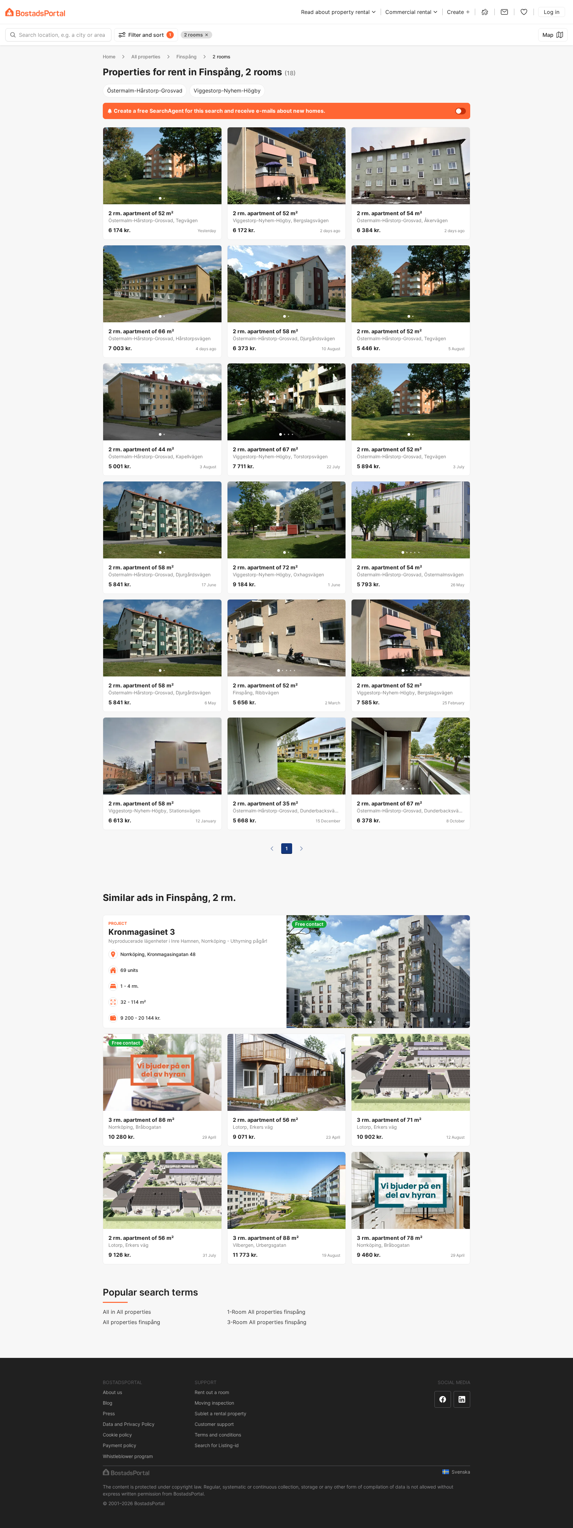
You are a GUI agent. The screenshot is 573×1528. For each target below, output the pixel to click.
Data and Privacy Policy (129, 1424)
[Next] (301, 848)
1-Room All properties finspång (266, 1311)
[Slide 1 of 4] (281, 434)
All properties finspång (131, 1322)
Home (109, 56)
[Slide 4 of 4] (292, 434)
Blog (107, 1403)
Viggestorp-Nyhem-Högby (227, 90)
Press (109, 1413)
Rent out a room (212, 1392)
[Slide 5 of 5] (294, 198)
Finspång (186, 56)
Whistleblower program (128, 1456)
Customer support (214, 1424)
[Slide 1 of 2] (160, 198)
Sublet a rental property (220, 1413)
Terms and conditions (218, 1434)
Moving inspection (214, 1403)
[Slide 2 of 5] (283, 198)
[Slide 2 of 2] (164, 198)
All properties (145, 56)
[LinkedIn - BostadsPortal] (462, 1399)
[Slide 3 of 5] (286, 198)
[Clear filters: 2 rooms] (206, 34)
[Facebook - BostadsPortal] (442, 1399)
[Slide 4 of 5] (290, 198)
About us (112, 1392)
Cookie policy (117, 1434)
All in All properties (127, 1311)
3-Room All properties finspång (266, 1322)
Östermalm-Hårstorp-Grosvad (144, 90)
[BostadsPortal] (35, 12)
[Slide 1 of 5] (279, 198)
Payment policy (119, 1445)
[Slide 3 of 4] (288, 434)
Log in (551, 12)
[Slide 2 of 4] (284, 434)
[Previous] (272, 848)
